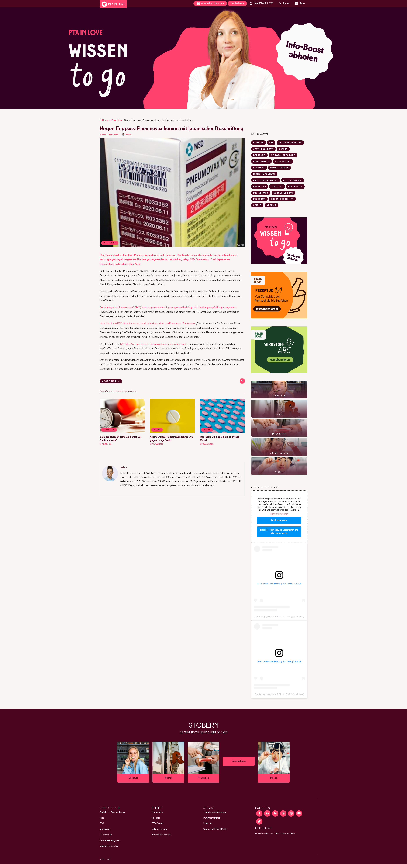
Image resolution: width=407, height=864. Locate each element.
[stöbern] (133, 762)
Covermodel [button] (283, 161)
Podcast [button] (277, 186)
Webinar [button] (271, 205)
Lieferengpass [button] (292, 180)
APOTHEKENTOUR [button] (263, 149)
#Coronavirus (111, 381)
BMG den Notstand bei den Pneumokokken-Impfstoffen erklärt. (154, 344)
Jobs (102, 818)
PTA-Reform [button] (260, 193)
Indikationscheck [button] (264, 174)
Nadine (128, 135)
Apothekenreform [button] (290, 143)
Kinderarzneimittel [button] (265, 180)
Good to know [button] (279, 168)
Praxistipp (116, 120)
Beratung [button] (259, 155)
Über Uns (208, 823)
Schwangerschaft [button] (282, 199)
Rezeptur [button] (259, 199)
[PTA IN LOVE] (113, 4)
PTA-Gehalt (157, 823)
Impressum (105, 829)
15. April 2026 (207, 444)
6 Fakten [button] (258, 143)
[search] (284, 3)
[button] (203, 58)
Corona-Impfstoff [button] (283, 155)
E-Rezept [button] (259, 168)
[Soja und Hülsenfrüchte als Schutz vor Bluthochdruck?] (122, 432)
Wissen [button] (157, 430)
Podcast (156, 818)
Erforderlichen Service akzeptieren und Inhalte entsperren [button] (279, 531)
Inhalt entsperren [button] (279, 520)
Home (105, 120)
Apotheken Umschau (212, 3)
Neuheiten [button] (259, 186)
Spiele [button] (257, 205)
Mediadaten (237, 3)
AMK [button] (271, 143)
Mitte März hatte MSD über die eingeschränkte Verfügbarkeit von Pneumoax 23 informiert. (147, 323)
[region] (203, 58)
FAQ (102, 823)
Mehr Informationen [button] (279, 514)
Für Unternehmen (212, 818)
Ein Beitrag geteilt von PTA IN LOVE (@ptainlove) (279, 616)
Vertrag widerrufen (109, 846)
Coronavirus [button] (261, 161)
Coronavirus (157, 812)
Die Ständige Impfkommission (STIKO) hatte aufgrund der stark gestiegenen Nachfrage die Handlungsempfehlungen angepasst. (168, 307)
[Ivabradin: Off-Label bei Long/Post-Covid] (222, 432)
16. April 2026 (157, 444)
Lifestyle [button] (108, 430)
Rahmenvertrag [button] (283, 193)
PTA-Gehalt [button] (295, 186)
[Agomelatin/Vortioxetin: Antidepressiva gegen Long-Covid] (172, 432)
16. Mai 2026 (107, 444)
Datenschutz (106, 835)
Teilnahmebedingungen (215, 812)
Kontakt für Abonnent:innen (112, 812)
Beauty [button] (283, 149)
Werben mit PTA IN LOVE (215, 829)
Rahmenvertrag (159, 829)
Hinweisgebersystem (110, 840)
